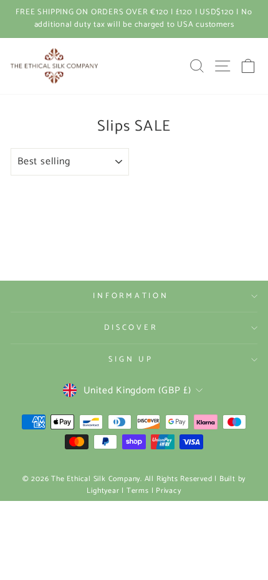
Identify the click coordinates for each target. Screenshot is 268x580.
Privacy (168, 491)
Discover (130, 327)
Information (130, 295)
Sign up (130, 359)
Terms (138, 491)
